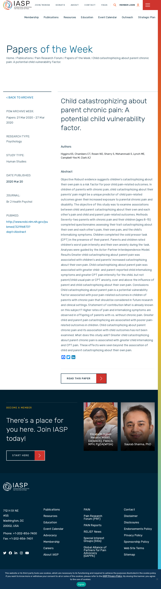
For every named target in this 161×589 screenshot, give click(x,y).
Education (50, 522)
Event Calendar (53, 529)
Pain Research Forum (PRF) (93, 518)
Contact (90, 5)
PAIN (87, 509)
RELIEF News (92, 531)
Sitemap (129, 554)
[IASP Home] (17, 5)
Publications (51, 509)
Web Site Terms (134, 548)
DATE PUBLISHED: (18, 175)
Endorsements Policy (138, 529)
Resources (50, 516)
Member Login (127, 5)
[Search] (115, 5)
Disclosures (131, 522)
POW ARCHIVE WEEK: (20, 111)
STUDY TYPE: (15, 155)
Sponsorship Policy (136, 541)
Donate (60, 5)
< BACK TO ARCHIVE (19, 97)
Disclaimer (131, 516)
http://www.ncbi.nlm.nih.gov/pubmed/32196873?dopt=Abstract (27, 227)
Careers (48, 548)
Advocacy (50, 535)
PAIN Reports (92, 525)
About (75, 5)
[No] (157, 579)
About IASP (51, 554)
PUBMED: (12, 215)
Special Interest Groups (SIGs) (94, 540)
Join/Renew (42, 5)
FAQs (104, 5)
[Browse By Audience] (152, 5)
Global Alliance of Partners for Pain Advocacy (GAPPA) (95, 552)
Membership (51, 541)
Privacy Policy (133, 535)
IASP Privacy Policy (112, 576)
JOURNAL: (13, 195)
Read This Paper (79, 378)
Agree (81, 584)
